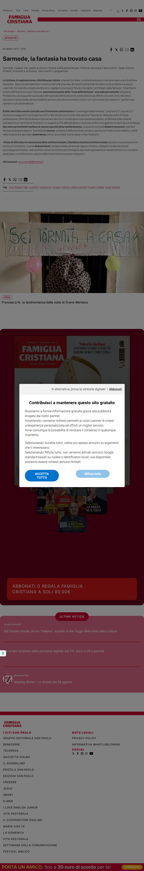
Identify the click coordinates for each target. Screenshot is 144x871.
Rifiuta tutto (92, 474)
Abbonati (115, 389)
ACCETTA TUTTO (42, 475)
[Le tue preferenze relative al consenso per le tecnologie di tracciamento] (3, 653)
